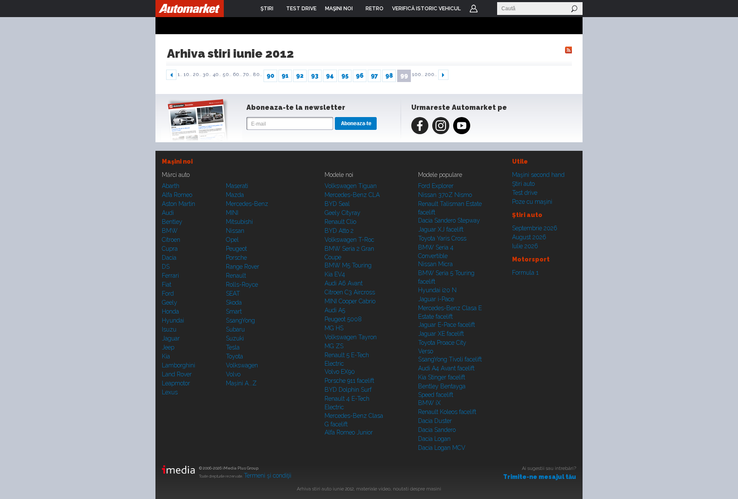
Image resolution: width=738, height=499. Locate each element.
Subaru (235, 329)
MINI (232, 212)
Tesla (233, 347)
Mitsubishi (239, 221)
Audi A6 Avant (344, 283)
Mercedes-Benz (247, 203)
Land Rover (177, 374)
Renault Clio (340, 221)
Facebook (419, 125)
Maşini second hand (538, 174)
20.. (197, 74)
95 (344, 75)
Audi (168, 212)
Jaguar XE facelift (441, 333)
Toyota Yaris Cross (442, 238)
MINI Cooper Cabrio (350, 301)
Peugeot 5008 (343, 319)
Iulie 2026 (525, 246)
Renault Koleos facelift (447, 411)
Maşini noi (177, 161)
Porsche (236, 257)
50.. (227, 74)
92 (300, 75)
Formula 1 (525, 272)
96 (359, 75)
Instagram (440, 125)
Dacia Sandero (437, 429)
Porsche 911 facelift (349, 380)
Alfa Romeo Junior (349, 432)
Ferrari (170, 275)
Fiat (166, 284)
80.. (257, 74)
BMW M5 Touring (348, 265)
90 (270, 75)
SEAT (233, 293)
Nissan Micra (435, 264)
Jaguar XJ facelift (440, 229)
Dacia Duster (435, 420)
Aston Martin (178, 203)
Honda (170, 311)
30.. (207, 74)
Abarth (170, 185)
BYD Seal (337, 203)
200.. (431, 74)
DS (166, 266)
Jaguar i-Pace (436, 299)
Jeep (168, 347)
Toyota (234, 356)
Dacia (169, 257)
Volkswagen (242, 365)
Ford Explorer (436, 185)
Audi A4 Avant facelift (446, 368)
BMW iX (429, 402)
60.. (237, 74)
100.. (418, 74)
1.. (180, 74)
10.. (188, 74)
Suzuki (235, 338)
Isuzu (169, 329)
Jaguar (171, 338)
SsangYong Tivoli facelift (450, 359)
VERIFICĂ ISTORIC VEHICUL (426, 9)
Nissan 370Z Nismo (445, 194)
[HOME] (189, 8)
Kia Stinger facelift (441, 377)
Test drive (524, 192)
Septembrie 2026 (534, 228)
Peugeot (236, 248)
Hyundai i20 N (437, 290)
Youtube (461, 125)
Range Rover (242, 266)
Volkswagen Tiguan (351, 185)
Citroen (171, 239)
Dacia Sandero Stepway (449, 220)
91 (285, 75)
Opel (232, 239)
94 (330, 75)
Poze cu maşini (532, 201)
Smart (234, 311)
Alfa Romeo (177, 194)
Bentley (172, 221)
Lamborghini (178, 365)
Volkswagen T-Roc (349, 239)
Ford (168, 293)
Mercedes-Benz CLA (352, 194)
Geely (169, 302)
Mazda (235, 194)
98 (389, 75)
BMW (170, 230)
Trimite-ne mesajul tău (539, 476)
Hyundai (173, 320)
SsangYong (240, 320)
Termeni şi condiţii (267, 475)
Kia (166, 356)
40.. (217, 74)
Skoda (234, 302)
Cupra (170, 248)
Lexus (170, 392)
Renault (236, 275)
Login (473, 8)
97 (374, 75)
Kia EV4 (335, 274)
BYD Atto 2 (339, 230)
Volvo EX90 (340, 371)
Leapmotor (176, 383)
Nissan (235, 230)
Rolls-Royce (242, 284)
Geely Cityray (342, 212)
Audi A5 (335, 310)
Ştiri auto (523, 183)
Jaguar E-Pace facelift (446, 324)
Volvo (233, 374)
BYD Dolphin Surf (348, 389)
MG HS (334, 328)
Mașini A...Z (241, 383)
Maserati (237, 185)
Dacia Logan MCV (442, 447)
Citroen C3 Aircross (350, 292)
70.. (247, 74)
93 (315, 75)
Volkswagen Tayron (351, 337)
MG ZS (334, 346)
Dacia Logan (434, 438)
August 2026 (529, 237)
